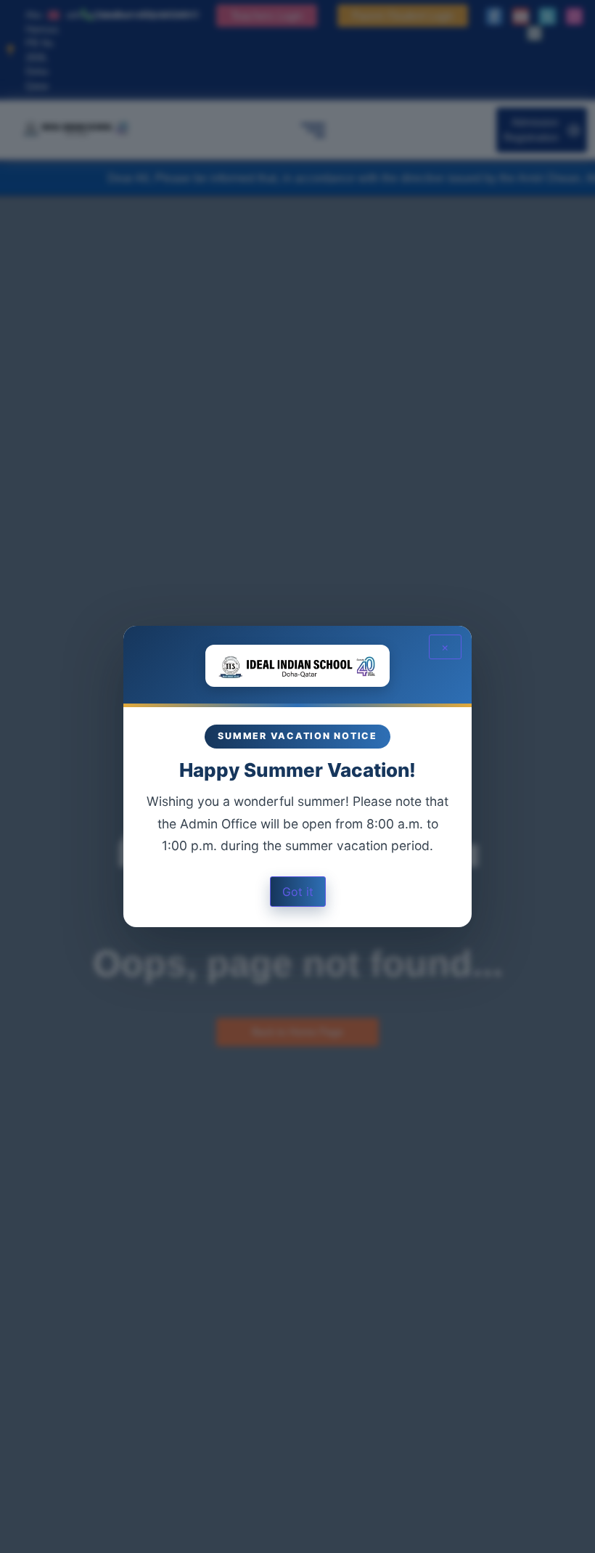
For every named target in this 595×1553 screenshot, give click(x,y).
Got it (297, 891)
